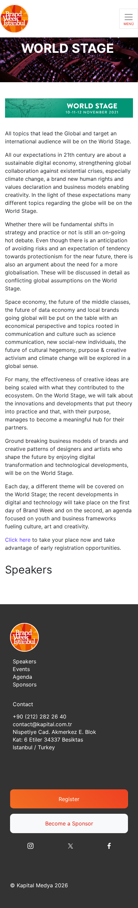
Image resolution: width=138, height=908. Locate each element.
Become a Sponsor (69, 823)
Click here (17, 539)
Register (69, 799)
